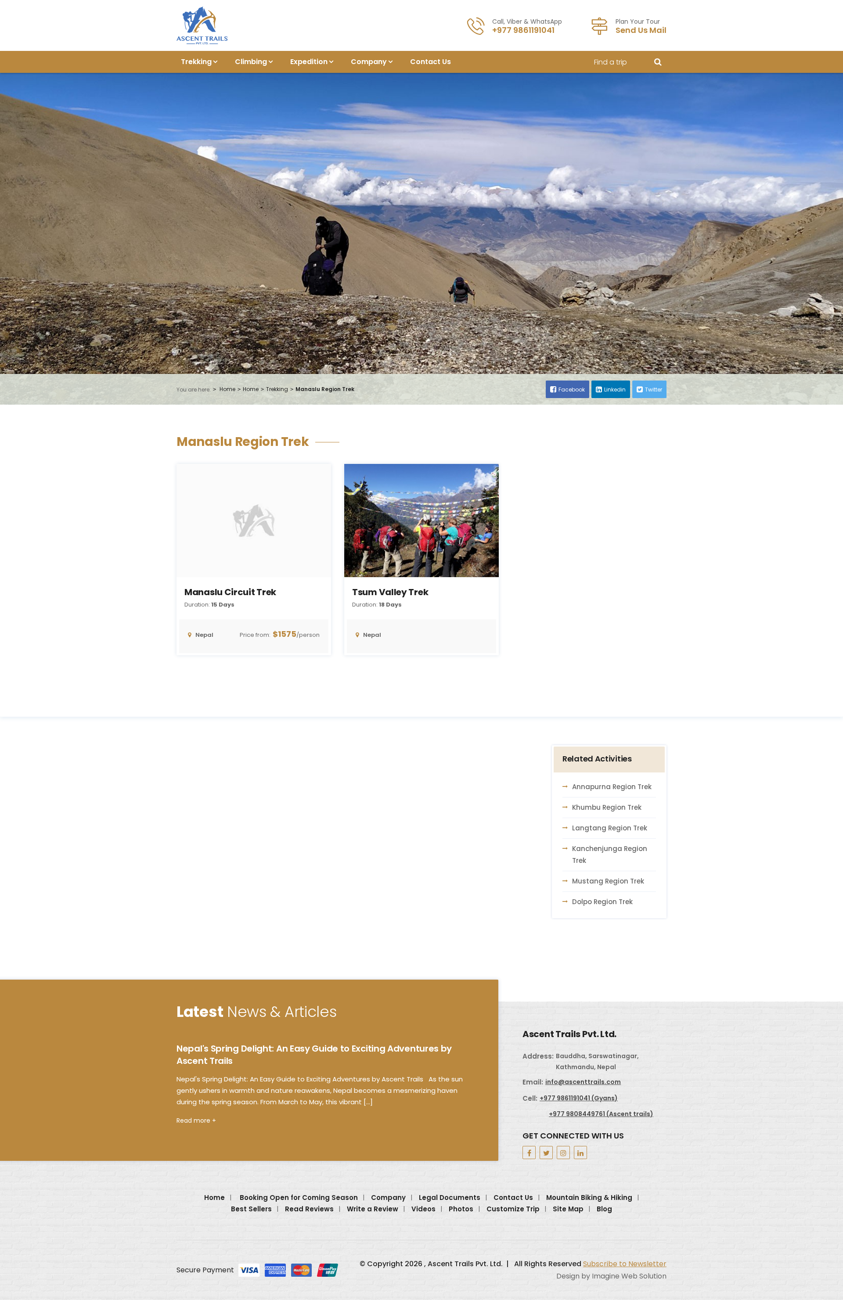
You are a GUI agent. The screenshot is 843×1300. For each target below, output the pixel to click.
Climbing (251, 62)
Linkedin (615, 389)
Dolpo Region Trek (602, 901)
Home (227, 389)
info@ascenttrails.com (583, 1081)
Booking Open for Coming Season (299, 1197)
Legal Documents (449, 1197)
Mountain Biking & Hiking (589, 1197)
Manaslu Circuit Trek (230, 592)
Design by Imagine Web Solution (611, 1276)
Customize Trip (513, 1209)
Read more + (196, 1120)
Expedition (309, 62)
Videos (423, 1209)
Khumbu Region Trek (606, 807)
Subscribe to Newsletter (624, 1264)
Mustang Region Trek (608, 881)
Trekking (196, 62)
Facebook (571, 389)
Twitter (653, 389)
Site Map (568, 1209)
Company (369, 62)
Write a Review (372, 1209)
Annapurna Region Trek (612, 786)
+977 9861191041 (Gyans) (579, 1098)
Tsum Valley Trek (390, 592)
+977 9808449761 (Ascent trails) (601, 1114)
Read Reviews (309, 1209)
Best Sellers (251, 1209)
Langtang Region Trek (609, 828)
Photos (461, 1209)
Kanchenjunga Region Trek (609, 854)
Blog (604, 1209)
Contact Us (430, 62)
